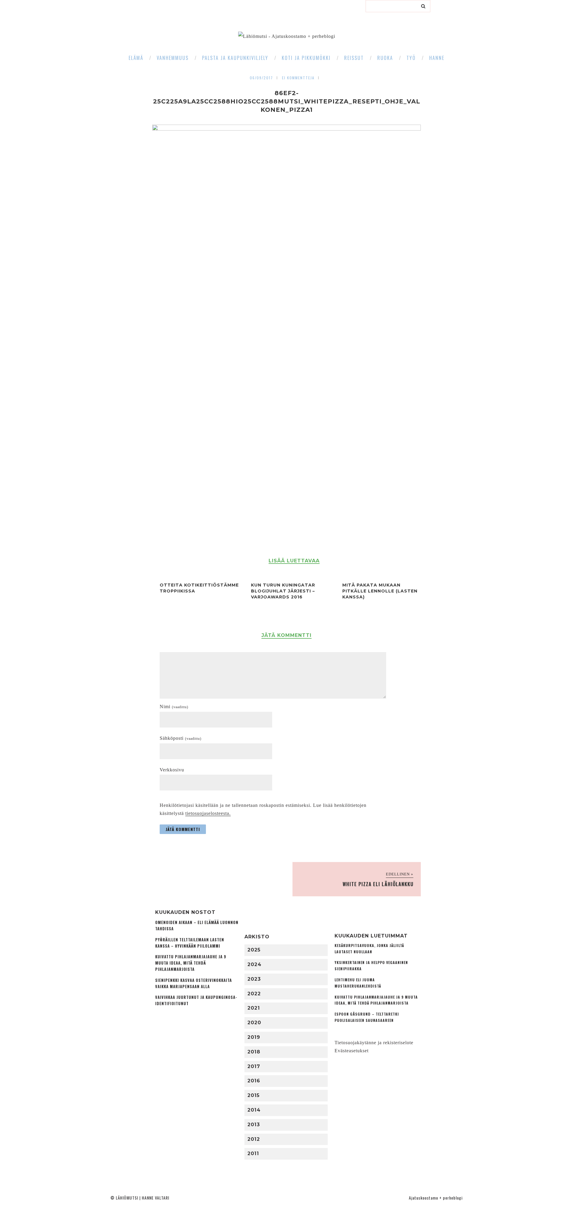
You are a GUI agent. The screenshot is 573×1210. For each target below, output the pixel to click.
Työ (411, 57)
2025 (254, 950)
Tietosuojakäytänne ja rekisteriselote (374, 1042)
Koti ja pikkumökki (306, 57)
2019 (253, 1037)
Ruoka (385, 57)
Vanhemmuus (173, 57)
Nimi (174, 706)
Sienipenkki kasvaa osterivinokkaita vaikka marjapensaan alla (193, 983)
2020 (254, 1022)
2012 (253, 1139)
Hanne (436, 57)
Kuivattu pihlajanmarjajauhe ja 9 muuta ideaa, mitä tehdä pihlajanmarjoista (190, 963)
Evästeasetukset (352, 1050)
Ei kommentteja (298, 77)
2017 (253, 1066)
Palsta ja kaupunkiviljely (235, 57)
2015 (253, 1095)
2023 (254, 979)
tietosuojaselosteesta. (208, 813)
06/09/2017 (261, 77)
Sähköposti (180, 738)
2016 (253, 1081)
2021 (253, 1008)
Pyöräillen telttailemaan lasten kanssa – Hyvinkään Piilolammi (189, 943)
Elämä (136, 57)
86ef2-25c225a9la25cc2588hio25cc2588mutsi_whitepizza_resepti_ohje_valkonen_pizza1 (286, 101)
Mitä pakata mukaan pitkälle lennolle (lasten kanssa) (380, 591)
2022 (254, 994)
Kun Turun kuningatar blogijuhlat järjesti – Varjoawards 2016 (283, 591)
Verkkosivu (172, 769)
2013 (253, 1124)
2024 (254, 964)
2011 (253, 1153)
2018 (253, 1052)
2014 (254, 1110)
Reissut (354, 57)
